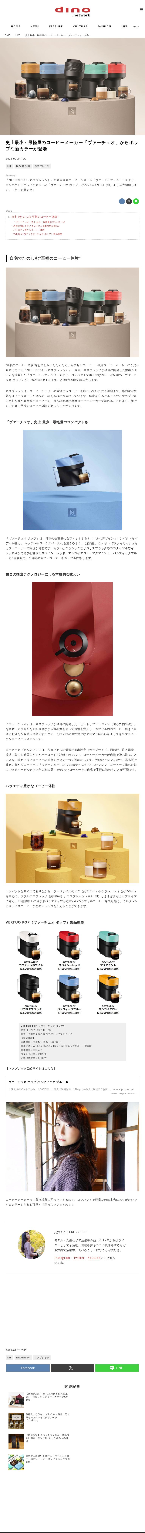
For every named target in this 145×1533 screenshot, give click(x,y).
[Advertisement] (39, 1318)
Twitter (79, 1258)
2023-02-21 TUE (16, 158)
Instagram (62, 1258)
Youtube (94, 1258)
